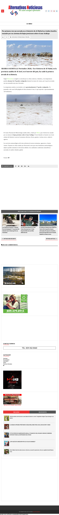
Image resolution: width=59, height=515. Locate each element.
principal (27, 37)
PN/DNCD (5, 361)
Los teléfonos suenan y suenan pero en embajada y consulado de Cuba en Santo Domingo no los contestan (10, 230)
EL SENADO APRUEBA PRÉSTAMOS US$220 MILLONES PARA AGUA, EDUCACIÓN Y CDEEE (30, 424)
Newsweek (10, 78)
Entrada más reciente (10, 238)
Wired (38, 132)
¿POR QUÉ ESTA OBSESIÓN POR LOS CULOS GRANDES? (22, 441)
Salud (4, 362)
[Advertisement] (29, 188)
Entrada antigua (50, 238)
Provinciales (6, 360)
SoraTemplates (36, 511)
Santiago (5, 358)
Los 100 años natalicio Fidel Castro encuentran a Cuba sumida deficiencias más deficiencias (28, 230)
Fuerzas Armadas (7, 364)
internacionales (21, 37)
